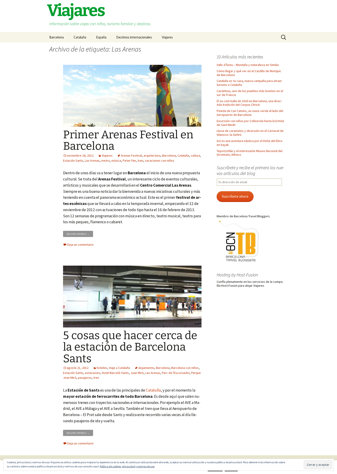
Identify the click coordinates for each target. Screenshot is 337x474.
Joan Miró (137, 373)
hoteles (102, 368)
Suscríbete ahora (235, 196)
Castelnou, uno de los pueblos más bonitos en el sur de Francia (250, 93)
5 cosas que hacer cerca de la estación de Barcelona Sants (130, 347)
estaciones (92, 373)
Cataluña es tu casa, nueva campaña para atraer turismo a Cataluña (249, 83)
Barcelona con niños (185, 368)
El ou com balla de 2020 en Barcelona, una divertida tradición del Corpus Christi (249, 103)
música (116, 160)
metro (105, 160)
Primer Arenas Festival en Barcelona (128, 140)
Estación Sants (73, 160)
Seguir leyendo (79, 233)
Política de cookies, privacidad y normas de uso (127, 466)
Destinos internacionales (134, 37)
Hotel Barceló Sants (115, 373)
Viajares (167, 37)
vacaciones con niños (159, 160)
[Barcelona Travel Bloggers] (239, 241)
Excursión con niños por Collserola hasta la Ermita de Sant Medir (250, 123)
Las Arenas (92, 160)
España (101, 37)
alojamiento (146, 368)
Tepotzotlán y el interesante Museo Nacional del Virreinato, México (249, 153)
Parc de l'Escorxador (176, 373)
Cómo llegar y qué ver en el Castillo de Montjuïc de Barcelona (249, 73)
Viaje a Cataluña (119, 368)
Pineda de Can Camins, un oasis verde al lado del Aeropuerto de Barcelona (250, 113)
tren (140, 160)
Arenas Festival (131, 155)
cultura (195, 155)
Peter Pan (129, 160)
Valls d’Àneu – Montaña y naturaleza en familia (248, 65)
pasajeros (85, 378)
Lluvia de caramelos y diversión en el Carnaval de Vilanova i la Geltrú (250, 133)
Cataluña (80, 37)
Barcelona (56, 37)
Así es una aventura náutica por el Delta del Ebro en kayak (249, 143)
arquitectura (152, 155)
